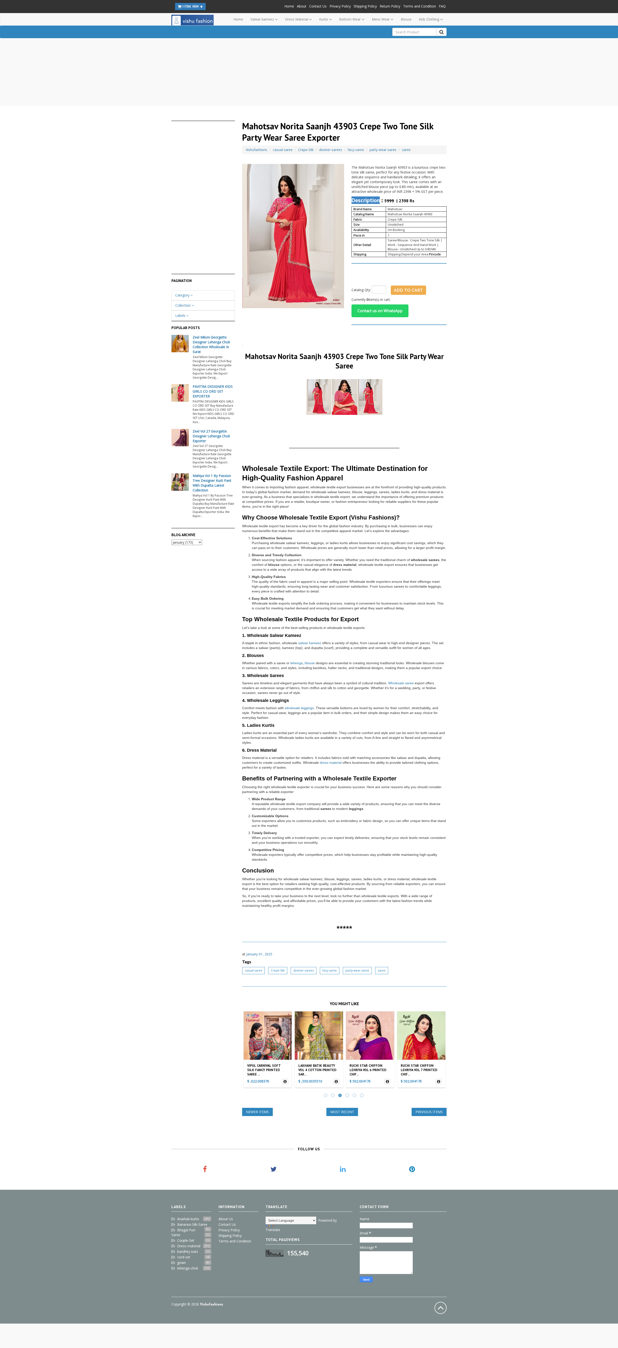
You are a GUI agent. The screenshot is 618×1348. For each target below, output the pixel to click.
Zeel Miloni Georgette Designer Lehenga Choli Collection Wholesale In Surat (211, 344)
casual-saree (283, 149)
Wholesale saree (401, 683)
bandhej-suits (187, 1251)
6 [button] (362, 1096)
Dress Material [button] (297, 19)
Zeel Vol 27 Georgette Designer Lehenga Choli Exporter (211, 436)
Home (289, 6)
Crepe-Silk (306, 149)
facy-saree (356, 149)
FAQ (442, 6)
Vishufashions (256, 149)
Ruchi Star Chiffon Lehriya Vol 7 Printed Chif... (368, 1069)
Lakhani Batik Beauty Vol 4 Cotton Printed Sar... (266, 1069)
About (301, 6)
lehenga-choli (187, 1268)
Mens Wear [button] (381, 19)
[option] (267, 1050)
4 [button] (347, 1096)
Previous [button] (248, 1050)
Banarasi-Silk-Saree (192, 1224)
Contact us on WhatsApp (380, 310)
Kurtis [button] (324, 19)
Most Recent (342, 1112)
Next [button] (441, 1050)
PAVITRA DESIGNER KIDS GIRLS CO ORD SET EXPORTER (213, 391)
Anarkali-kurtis (188, 1219)
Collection (183, 305)
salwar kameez (309, 643)
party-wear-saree (383, 149)
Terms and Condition (419, 6)
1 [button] (326, 1096)
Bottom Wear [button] (350, 19)
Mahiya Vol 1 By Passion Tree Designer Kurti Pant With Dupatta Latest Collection (212, 482)
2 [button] (333, 1096)
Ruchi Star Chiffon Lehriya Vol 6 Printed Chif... (316, 1069)
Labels (180, 315)
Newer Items (257, 1112)
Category (182, 295)
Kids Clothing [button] (429, 19)
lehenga (296, 663)
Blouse (406, 19)
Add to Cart (408, 290)
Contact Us (318, 6)
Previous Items (429, 1112)
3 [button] (340, 1096)
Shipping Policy (365, 6)
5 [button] (355, 1096)
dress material (331, 762)
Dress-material (188, 1246)
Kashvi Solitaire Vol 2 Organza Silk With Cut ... (420, 1069)
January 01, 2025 (259, 954)
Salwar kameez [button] (262, 19)
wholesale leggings (299, 708)
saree (406, 149)
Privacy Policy (340, 6)
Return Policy (390, 6)
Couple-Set (185, 1240)
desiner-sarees (330, 149)
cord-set (183, 1257)
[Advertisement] (309, 72)
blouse (310, 663)
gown (181, 1262)
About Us (225, 1219)
